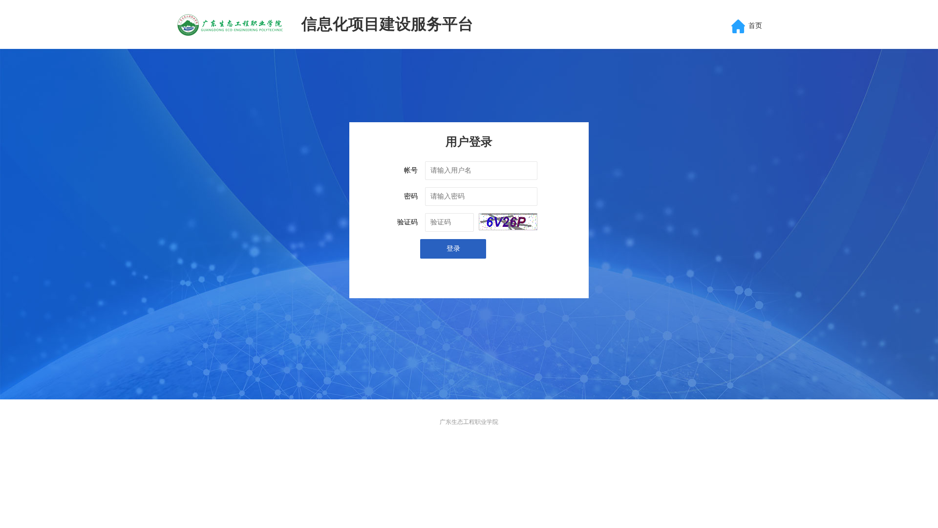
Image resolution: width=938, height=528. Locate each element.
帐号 (411, 170)
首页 (755, 25)
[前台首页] (231, 24)
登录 (453, 248)
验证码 (407, 222)
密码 (411, 196)
